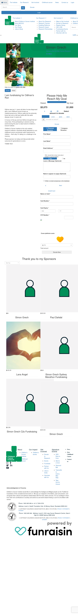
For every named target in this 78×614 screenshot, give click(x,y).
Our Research (24, 2)
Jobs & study (46, 472)
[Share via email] (49, 54)
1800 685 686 (27, 503)
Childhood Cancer (24, 460)
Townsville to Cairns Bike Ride (59, 474)
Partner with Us (60, 31)
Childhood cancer (47, 2)
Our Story (18, 25)
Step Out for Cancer (58, 482)
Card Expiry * (44, 208)
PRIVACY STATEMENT (63, 509)
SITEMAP (21, 510)
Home (5, 2)
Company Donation (64, 129)
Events (46, 461)
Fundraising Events (62, 29)
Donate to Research (62, 23)
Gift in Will (59, 27)
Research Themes (44, 23)
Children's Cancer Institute (24, 454)
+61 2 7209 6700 (39, 503)
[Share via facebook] (46, 54)
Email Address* (48, 148)
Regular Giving (60, 25)
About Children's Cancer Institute (25, 21)
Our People (18, 27)
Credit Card (51, 191)
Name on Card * (45, 194)
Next (60, 185)
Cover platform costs (48, 233)
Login (72, 2)
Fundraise (47, 463)
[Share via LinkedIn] (51, 54)
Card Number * (45, 201)
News (57, 2)
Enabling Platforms (44, 25)
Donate (32, 7)
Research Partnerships (45, 29)
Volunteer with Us (61, 33)
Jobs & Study (19, 29)
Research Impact (44, 27)
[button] (57, 245)
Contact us (65, 2)
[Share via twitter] (48, 54)
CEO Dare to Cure (58, 456)
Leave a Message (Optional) (52, 161)
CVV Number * (44, 215)
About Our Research (45, 21)
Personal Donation (50, 129)
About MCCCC (19, 23)
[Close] (77, 35)
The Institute (13, 2)
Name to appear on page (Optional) (54, 174)
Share (13, 90)
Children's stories (36, 453)
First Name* (47, 134)
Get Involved (35, 2)
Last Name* (47, 141)
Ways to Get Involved (62, 21)
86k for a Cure (58, 462)
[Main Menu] (1, 35)
